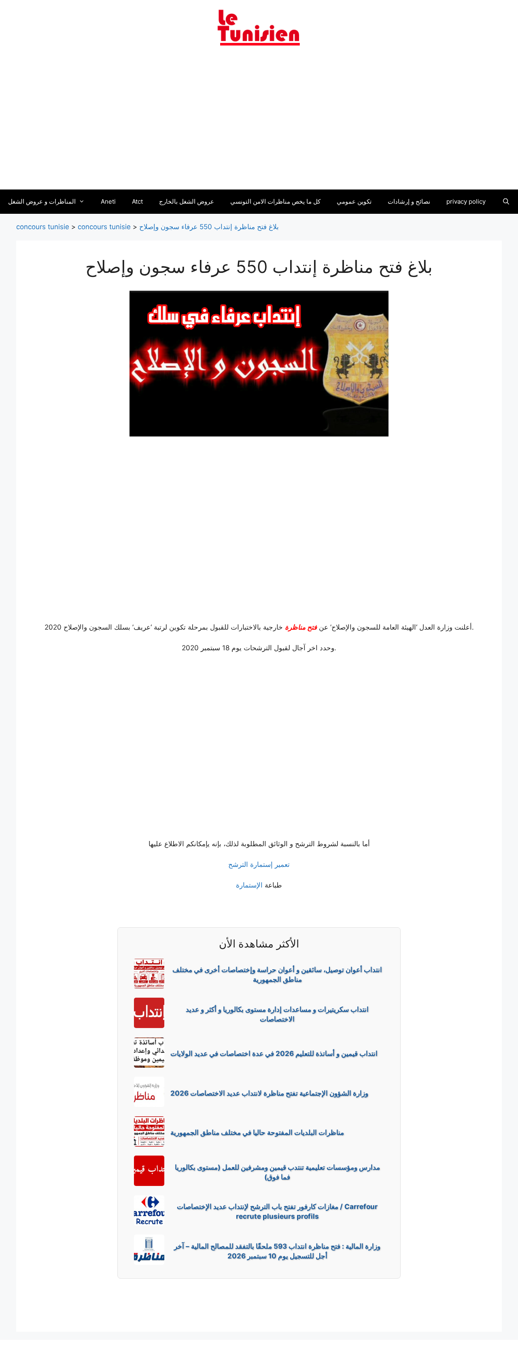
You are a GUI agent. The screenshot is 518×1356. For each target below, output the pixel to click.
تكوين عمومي (354, 201)
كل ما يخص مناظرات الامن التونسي (275, 201)
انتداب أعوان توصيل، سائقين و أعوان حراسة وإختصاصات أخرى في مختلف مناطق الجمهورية (277, 974)
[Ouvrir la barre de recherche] (506, 201)
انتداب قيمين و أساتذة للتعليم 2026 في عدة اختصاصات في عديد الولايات (274, 1053)
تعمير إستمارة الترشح (259, 864)
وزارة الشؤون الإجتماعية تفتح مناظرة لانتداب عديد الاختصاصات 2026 (269, 1093)
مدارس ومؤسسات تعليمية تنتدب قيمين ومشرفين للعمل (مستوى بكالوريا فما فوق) (277, 1172)
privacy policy (466, 201)
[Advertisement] (259, 122)
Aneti (108, 201)
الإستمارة (249, 885)
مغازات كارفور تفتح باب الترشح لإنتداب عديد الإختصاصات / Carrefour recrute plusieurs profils (277, 1211)
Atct (137, 201)
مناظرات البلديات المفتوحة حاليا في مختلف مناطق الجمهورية (257, 1132)
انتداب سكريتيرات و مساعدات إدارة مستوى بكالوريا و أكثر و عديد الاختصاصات (277, 1014)
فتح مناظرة (301, 627)
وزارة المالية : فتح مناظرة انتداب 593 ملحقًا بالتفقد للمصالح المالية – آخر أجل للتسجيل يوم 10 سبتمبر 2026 (277, 1251)
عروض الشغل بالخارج (186, 201)
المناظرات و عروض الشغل (42, 201)
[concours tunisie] (259, 27)
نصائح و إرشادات (409, 201)
